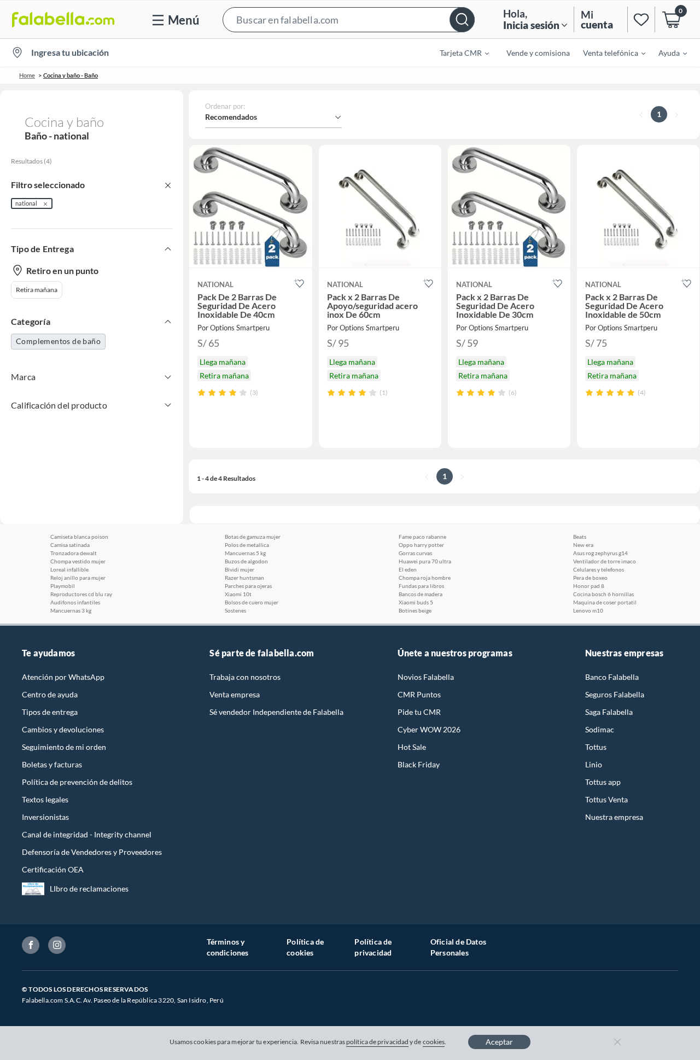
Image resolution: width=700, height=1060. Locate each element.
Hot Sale (412, 747)
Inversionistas (45, 817)
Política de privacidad (373, 947)
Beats (579, 536)
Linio (593, 764)
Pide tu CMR (419, 712)
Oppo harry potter (421, 544)
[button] (349, 19)
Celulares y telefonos (598, 569)
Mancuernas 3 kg (70, 610)
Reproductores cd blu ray (81, 594)
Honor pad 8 (588, 586)
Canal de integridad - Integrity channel (86, 834)
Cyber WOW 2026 (429, 729)
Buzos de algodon (246, 561)
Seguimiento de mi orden (64, 747)
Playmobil (62, 586)
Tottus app (603, 782)
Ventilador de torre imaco (604, 561)
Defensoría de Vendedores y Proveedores (92, 852)
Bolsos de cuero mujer (251, 602)
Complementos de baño (58, 341)
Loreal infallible (69, 569)
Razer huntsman (244, 577)
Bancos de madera (420, 594)
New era (583, 544)
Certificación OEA (53, 869)
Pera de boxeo (590, 577)
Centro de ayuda (50, 694)
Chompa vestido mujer (78, 561)
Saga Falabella (609, 712)
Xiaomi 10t (238, 594)
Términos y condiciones (228, 947)
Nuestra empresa (614, 817)
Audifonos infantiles (75, 602)
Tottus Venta (606, 799)
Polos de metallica (247, 544)
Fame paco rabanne (422, 536)
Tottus (595, 747)
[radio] (201, 392)
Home (27, 75)
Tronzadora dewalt (73, 553)
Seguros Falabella (614, 694)
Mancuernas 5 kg (245, 553)
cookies (434, 1042)
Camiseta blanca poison (79, 536)
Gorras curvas (415, 553)
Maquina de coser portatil (605, 602)
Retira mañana (36, 290)
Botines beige (415, 610)
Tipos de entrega (50, 712)
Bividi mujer (239, 569)
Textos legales (45, 799)
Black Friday (419, 764)
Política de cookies (305, 947)
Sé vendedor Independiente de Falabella (276, 712)
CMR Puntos (419, 694)
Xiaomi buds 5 (416, 602)
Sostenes (235, 610)
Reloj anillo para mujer (78, 577)
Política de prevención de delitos (77, 782)
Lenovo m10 (588, 610)
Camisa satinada (70, 544)
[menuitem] (458, 52)
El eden (408, 569)
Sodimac (599, 729)
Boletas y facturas (52, 764)
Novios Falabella (426, 677)
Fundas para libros (421, 586)
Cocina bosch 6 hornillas (603, 594)
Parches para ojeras (248, 586)
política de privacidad (377, 1042)
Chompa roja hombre (425, 577)
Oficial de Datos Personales (458, 947)
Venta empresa (234, 694)
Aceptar (499, 1041)
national (26, 203)
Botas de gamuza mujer (253, 536)
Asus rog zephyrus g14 (600, 553)
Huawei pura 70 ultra (425, 561)
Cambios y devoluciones (63, 729)
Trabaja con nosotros (245, 677)
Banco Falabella (612, 677)
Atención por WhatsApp (63, 677)
